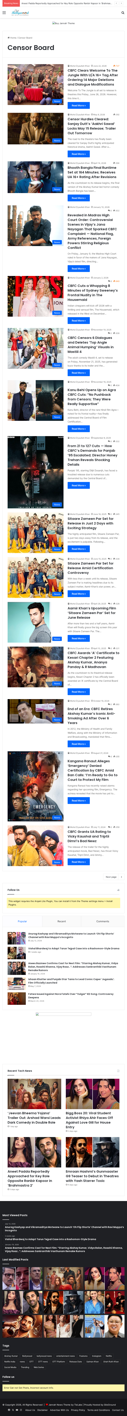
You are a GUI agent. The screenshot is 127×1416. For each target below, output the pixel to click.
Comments (102, 921)
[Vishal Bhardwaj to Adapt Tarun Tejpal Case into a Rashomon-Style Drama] (17, 953)
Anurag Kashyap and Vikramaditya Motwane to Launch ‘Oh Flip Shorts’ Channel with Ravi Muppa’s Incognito (71, 935)
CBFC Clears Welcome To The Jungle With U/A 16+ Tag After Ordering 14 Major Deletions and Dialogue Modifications (93, 77)
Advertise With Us (59, 1410)
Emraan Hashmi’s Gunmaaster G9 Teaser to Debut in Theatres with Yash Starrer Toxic (65, 3)
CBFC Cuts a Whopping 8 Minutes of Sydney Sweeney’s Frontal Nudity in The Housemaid (93, 292)
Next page (111, 877)
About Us (30, 1410)
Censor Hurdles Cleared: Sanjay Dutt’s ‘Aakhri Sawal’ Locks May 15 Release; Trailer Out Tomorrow (92, 126)
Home (13, 37)
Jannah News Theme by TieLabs (65, 1404)
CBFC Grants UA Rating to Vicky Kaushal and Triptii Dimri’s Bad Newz (89, 836)
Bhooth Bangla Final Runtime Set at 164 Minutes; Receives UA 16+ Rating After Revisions (92, 172)
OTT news (43, 1361)
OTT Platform (58, 1361)
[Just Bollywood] (20, 12)
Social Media (10, 1367)
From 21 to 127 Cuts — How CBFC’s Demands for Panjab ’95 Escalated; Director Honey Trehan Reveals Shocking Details (92, 455)
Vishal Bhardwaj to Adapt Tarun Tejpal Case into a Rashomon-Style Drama (73, 948)
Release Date (75, 1361)
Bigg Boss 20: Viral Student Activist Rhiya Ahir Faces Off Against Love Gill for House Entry (89, 1120)
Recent (62, 921)
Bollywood (27, 1356)
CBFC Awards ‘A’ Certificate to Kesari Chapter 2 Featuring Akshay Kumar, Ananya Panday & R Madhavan (93, 660)
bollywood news (44, 1356)
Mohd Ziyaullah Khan (80, 66)
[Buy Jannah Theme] (63, 23)
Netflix (109, 1356)
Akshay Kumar (11, 1356)
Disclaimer (42, 1410)
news (22, 1361)
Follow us (8, 1377)
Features (83, 1356)
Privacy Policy (78, 1410)
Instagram (96, 1356)
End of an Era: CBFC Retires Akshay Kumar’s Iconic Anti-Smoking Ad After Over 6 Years (91, 716)
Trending (25, 1367)
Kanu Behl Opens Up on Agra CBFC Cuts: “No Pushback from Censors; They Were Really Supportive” (92, 397)
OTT (31, 1361)
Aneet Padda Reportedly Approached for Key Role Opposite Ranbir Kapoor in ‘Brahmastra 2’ (30, 1178)
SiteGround (110, 1404)
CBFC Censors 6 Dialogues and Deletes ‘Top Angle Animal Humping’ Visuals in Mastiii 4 (91, 344)
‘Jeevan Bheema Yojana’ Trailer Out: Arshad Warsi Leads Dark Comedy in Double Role (34, 1118)
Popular (22, 921)
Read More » (79, 105)
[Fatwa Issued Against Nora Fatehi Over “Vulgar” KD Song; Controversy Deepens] (17, 998)
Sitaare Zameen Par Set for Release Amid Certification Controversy (91, 568)
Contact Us (118, 1410)
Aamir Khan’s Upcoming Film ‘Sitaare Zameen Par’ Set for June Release (92, 613)
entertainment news (65, 1356)
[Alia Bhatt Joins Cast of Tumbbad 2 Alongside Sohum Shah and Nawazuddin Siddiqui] (105, 1302)
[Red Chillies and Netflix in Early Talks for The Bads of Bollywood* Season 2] (22, 1326)
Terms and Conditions (98, 1410)
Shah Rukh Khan (111, 1361)
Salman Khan (92, 1361)
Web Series (39, 1367)
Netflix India (9, 1361)
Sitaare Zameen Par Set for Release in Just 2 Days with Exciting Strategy (91, 523)
